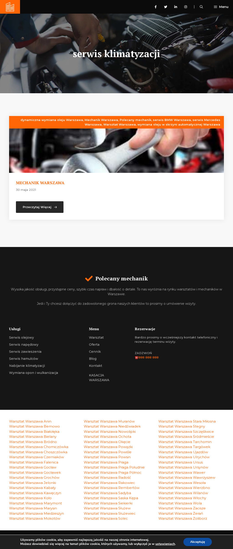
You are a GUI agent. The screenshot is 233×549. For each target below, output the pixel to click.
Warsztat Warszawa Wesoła (182, 483)
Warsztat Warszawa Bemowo (34, 426)
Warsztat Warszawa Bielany (32, 436)
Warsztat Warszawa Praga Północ (113, 472)
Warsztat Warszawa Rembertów (111, 488)
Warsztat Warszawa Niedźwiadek (112, 426)
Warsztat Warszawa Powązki (108, 447)
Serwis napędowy (23, 344)
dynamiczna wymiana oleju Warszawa (51, 120)
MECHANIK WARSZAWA (40, 182)
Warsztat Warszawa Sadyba (107, 493)
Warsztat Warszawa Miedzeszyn (36, 513)
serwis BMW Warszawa (172, 120)
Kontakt (95, 366)
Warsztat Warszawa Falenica (33, 462)
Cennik (95, 352)
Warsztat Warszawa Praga (106, 462)
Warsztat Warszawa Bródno (33, 442)
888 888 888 (148, 357)
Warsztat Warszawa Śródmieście (186, 436)
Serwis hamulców (23, 359)
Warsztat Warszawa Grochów (34, 477)
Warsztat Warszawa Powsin (107, 457)
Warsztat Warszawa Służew (107, 508)
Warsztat (96, 337)
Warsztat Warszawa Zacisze (182, 508)
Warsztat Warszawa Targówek (184, 447)
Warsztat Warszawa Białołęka (34, 431)
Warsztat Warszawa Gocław (32, 467)
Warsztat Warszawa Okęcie (107, 442)
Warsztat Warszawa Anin (30, 421)
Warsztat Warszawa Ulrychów (184, 457)
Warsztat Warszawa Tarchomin (185, 442)
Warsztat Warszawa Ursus (180, 462)
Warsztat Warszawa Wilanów (183, 493)
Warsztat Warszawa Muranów (109, 421)
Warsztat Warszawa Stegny (181, 426)
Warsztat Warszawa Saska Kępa (111, 498)
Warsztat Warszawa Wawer (181, 472)
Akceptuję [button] (197, 542)
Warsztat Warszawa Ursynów (183, 467)
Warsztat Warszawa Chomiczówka (38, 447)
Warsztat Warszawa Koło (30, 498)
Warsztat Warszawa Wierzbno (184, 488)
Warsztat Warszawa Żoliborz (182, 518)
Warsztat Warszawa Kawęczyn (35, 493)
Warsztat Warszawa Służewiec (110, 513)
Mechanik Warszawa (101, 120)
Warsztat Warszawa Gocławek (35, 472)
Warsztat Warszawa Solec (106, 518)
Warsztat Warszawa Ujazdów (183, 452)
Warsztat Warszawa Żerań (180, 513)
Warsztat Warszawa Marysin (33, 508)
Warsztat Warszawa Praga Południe (114, 467)
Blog (92, 359)
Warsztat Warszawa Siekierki (108, 503)
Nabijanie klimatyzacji (27, 366)
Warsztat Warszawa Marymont (35, 503)
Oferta (94, 344)
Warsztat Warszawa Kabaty (32, 488)
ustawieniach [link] (165, 544)
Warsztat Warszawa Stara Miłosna (187, 421)
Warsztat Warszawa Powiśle (108, 452)
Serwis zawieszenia (25, 352)
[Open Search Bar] (201, 7)
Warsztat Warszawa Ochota (107, 436)
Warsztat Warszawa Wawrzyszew (186, 477)
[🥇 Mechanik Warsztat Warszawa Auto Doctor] (10, 7)
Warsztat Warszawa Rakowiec (109, 483)
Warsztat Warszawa (119, 124)
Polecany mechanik (135, 120)
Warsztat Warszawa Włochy (182, 498)
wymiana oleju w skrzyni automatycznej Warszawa (178, 124)
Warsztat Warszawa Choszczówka (38, 452)
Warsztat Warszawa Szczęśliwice (186, 431)
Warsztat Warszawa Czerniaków (36, 457)
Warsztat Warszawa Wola (180, 503)
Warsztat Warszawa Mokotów (34, 518)
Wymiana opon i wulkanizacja (33, 373)
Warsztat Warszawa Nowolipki (110, 431)
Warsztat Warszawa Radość (107, 477)
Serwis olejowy (21, 337)
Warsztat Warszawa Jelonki (32, 483)
